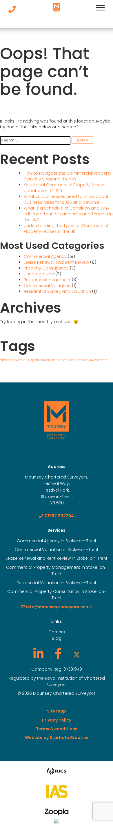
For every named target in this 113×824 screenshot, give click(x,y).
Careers (56, 632)
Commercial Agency (45, 256)
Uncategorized (39, 274)
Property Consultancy (46, 268)
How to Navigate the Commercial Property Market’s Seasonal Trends (67, 176)
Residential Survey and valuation (57, 291)
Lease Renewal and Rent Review (56, 262)
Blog (56, 638)
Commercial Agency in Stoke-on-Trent (56, 541)
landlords (48, 360)
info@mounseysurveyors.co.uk (58, 607)
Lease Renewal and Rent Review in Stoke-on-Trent (56, 558)
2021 (3, 360)
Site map (56, 711)
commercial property (24, 360)
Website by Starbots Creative (56, 737)
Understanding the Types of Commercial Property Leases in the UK (66, 228)
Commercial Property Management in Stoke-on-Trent (56, 570)
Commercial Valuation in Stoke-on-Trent (57, 549)
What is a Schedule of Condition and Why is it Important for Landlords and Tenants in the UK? (68, 214)
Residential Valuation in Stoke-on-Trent (56, 583)
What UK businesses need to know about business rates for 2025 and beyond (66, 199)
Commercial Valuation (47, 285)
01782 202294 (59, 516)
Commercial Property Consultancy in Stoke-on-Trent (56, 595)
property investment (91, 360)
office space (66, 360)
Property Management (47, 280)
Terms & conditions (56, 729)
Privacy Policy (56, 720)
